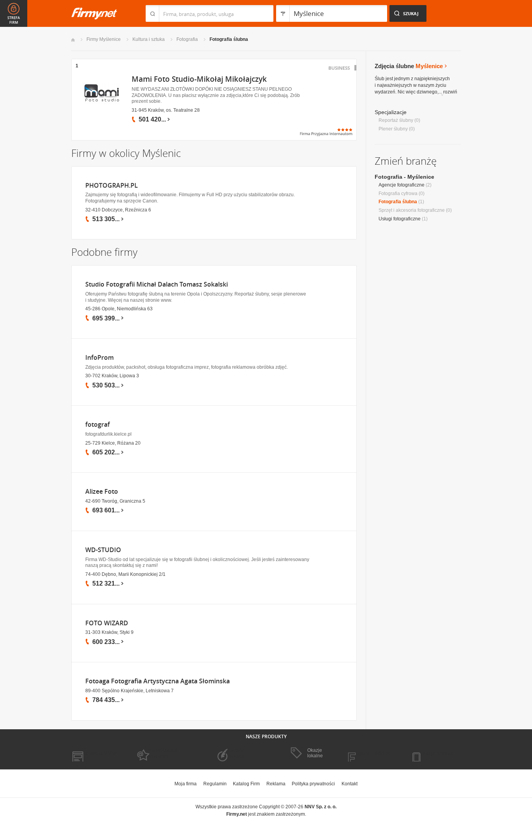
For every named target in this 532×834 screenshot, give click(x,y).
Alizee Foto (101, 491)
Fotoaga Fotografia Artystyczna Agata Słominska (157, 681)
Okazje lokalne (315, 753)
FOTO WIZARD (106, 623)
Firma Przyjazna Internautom (160, 753)
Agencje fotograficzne (402, 185)
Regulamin (215, 783)
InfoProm (99, 358)
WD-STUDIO (103, 550)
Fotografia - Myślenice (404, 177)
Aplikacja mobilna (434, 753)
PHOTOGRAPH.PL (111, 185)
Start (73, 40)
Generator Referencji (233, 753)
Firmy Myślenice (103, 39)
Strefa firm (13, 20)
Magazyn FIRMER (371, 753)
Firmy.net (94, 13)
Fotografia (187, 39)
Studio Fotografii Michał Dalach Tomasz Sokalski (156, 284)
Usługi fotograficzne (400, 219)
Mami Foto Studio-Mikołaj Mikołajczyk (199, 79)
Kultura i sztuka (148, 39)
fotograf (97, 425)
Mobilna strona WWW (94, 753)
